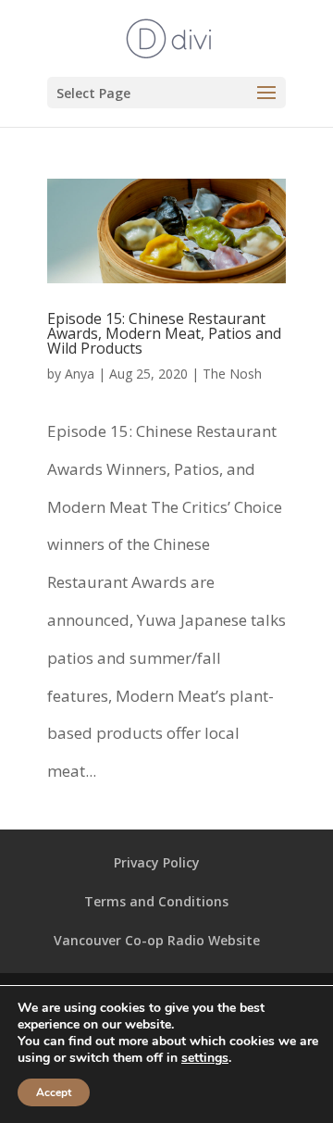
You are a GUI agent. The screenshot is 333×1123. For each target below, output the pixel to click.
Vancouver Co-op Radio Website (157, 940)
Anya (79, 373)
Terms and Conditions (156, 901)
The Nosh (232, 373)
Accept (53, 1092)
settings (204, 1058)
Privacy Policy (157, 862)
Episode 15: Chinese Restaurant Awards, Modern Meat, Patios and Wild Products (164, 333)
